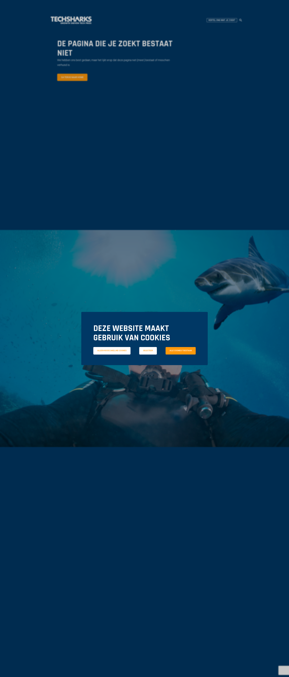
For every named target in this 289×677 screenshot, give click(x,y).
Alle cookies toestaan (180, 351)
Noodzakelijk (109, 363)
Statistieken (149, 363)
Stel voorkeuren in (144, 372)
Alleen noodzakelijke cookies (112, 351)
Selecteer (148, 351)
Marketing (187, 363)
